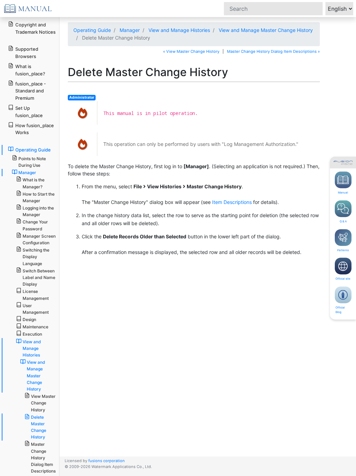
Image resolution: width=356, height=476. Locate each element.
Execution (32, 334)
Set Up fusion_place (29, 111)
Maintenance (35, 326)
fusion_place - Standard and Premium (30, 91)
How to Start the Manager (39, 197)
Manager (130, 30)
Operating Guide (92, 30)
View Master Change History (43, 403)
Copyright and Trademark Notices (35, 28)
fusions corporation (106, 460)
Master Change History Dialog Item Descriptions (43, 458)
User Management (36, 309)
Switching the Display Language (36, 256)
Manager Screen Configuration (39, 239)
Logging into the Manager (38, 211)
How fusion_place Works (34, 129)
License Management (36, 295)
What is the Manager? (33, 183)
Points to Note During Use (32, 162)
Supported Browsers (26, 52)
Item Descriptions (232, 202)
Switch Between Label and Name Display (39, 277)
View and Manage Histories (179, 30)
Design (29, 319)
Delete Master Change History (38, 427)
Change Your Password (35, 225)
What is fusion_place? (30, 70)
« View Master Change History (191, 51)
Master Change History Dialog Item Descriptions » (273, 51)
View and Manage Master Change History (266, 30)
